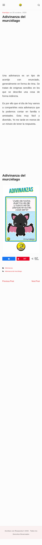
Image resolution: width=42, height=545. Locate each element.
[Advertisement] (21, 50)
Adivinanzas (9, 268)
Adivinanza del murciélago (13, 271)
